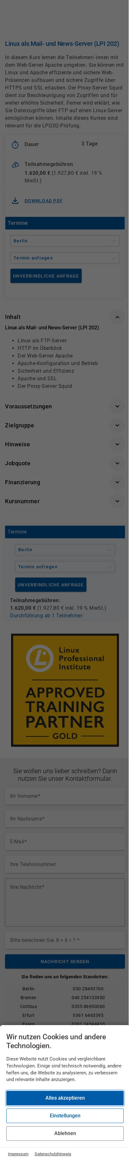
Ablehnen (65, 1133)
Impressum (18, 1154)
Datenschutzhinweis (53, 1154)
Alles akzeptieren (65, 1098)
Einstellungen (65, 1116)
